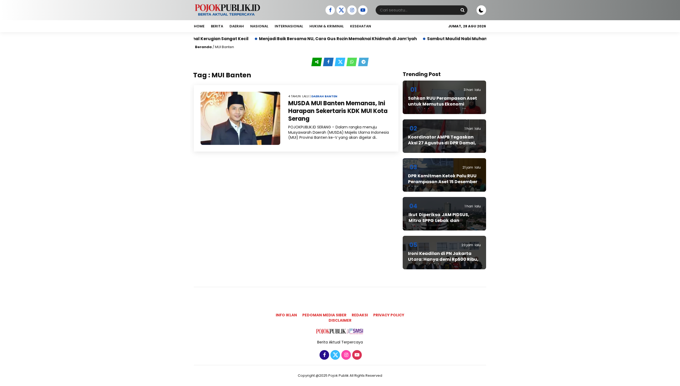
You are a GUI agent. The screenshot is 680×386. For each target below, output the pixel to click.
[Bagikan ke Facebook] (329, 62)
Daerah (237, 26)
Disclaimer (340, 320)
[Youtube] (362, 10)
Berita (217, 26)
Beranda (203, 46)
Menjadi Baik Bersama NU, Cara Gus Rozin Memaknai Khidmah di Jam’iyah (317, 38)
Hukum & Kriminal (326, 26)
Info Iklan (286, 315)
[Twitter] (340, 10)
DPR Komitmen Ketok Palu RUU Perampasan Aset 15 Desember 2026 (442, 182)
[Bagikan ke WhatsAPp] (352, 62)
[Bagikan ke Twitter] (340, 62)
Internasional (289, 26)
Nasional (259, 26)
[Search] (462, 10)
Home (199, 26)
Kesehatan (360, 26)
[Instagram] (351, 10)
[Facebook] (329, 10)
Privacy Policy (388, 315)
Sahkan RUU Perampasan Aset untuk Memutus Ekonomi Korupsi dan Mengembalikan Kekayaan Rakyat (442, 107)
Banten (331, 96)
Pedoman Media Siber (324, 315)
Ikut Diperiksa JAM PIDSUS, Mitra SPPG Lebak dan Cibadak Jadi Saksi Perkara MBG (440, 224)
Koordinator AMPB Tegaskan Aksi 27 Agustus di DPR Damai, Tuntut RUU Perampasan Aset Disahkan (442, 146)
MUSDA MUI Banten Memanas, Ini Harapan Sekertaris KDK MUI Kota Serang (338, 111)
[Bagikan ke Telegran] (363, 62)
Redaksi (360, 315)
